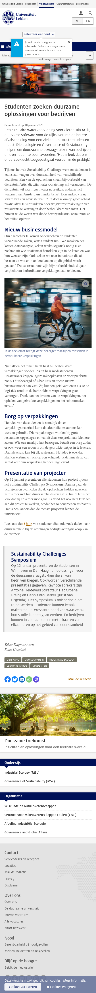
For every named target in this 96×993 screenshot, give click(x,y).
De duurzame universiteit (21, 908)
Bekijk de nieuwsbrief (19, 967)
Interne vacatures (16, 915)
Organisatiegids (65, 4)
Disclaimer (11, 885)
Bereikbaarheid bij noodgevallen (26, 944)
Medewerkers (46, 4)
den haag (13, 659)
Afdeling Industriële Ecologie (25, 824)
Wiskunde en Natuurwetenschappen (30, 806)
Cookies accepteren (23, 987)
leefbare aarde (17, 666)
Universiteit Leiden (12, 4)
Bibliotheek (82, 4)
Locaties (10, 866)
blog (29, 523)
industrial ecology (62, 659)
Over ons (10, 902)
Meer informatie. (74, 980)
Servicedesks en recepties (21, 859)
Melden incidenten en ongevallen (27, 951)
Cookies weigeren (63, 987)
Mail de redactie (80, 679)
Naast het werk (14, 928)
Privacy (9, 879)
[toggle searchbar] (90, 12)
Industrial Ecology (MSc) (22, 772)
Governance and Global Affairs (25, 832)
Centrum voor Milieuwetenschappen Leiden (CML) (40, 815)
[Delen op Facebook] (7, 679)
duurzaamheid (34, 659)
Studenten (30, 4)
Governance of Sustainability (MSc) (29, 781)
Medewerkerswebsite (14, 55)
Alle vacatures (13, 921)
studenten (40, 666)
